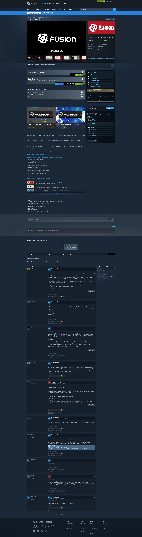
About (57, 4)
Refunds (91, 533)
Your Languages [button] (34, 258)
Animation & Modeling (37, 17)
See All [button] (80, 99)
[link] (69, 83)
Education (102, 114)
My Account (104, 531)
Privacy (91, 523)
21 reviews (32, 384)
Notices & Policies (93, 528)
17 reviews (32, 329)
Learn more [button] (110, 108)
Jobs (81, 526)
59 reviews (32, 437)
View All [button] (81, 105)
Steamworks (69, 528)
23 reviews (32, 478)
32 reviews (32, 271)
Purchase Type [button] (39, 254)
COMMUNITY (50, 4)
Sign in (29, 64)
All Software (29, 17)
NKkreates (32, 417)
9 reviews (32, 461)
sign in (107, 1)
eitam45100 (33, 496)
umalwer (32, 434)
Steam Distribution (71, 531)
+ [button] (113, 58)
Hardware (82, 528)
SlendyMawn (33, 382)
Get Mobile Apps (105, 526)
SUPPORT (63, 4)
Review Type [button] (30, 254)
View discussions (91, 133)
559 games (32, 269)
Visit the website (91, 123)
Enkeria (32, 268)
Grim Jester (33, 301)
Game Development (91, 58)
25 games (32, 363)
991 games (32, 383)
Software (110, 58)
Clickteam (100, 48)
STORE (44, 4)
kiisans (32, 475)
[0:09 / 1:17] (56, 38)
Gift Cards (69, 533)
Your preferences (111, 241)
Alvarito (32, 327)
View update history (92, 129)
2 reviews (32, 418)
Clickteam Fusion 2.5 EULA (93, 90)
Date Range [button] (56, 254)
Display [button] (70, 254)
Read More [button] (91, 291)
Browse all (80, 89)
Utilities (106, 58)
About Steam (70, 523)
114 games (32, 477)
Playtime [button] (64, 254)
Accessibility (92, 526)
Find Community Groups (93, 135)
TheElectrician (33, 459)
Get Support (104, 528)
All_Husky (32, 362)
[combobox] (96, 9)
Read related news (92, 131)
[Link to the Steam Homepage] (32, 5)
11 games (32, 498)
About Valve (82, 523)
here (51, 230)
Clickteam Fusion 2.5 (41, 80)
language (112, 1)
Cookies (91, 531)
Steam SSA (69, 526)
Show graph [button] (110, 254)
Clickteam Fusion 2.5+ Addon (52, 80)
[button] (29, 9)
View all (113, 226)
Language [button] (48, 254)
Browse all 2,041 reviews (61, 514)
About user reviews (103, 241)
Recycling (82, 531)
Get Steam (104, 523)
